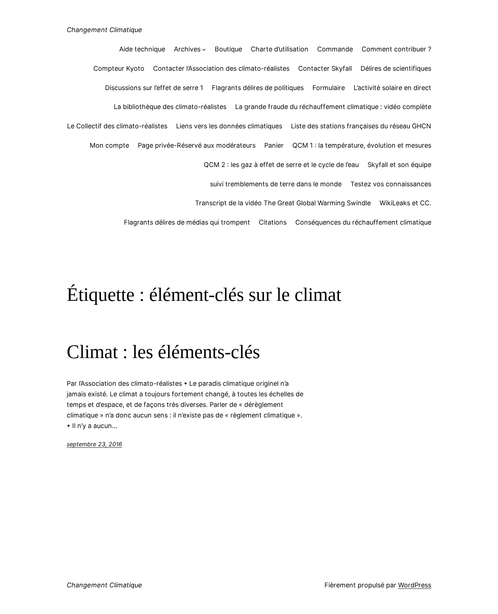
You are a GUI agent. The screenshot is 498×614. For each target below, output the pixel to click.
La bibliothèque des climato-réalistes (170, 106)
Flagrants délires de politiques (258, 88)
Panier (274, 145)
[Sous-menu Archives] (204, 49)
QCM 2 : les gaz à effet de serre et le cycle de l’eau (281, 164)
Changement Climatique (104, 30)
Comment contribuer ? (396, 49)
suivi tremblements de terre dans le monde (276, 184)
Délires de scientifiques (396, 68)
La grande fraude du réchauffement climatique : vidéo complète (333, 106)
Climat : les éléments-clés (163, 351)
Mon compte (109, 145)
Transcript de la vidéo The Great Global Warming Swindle (283, 203)
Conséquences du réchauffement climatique (363, 222)
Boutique (228, 49)
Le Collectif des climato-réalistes (117, 126)
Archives (187, 49)
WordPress (414, 585)
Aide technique (142, 49)
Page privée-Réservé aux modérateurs (197, 145)
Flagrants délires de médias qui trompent (187, 222)
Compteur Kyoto (118, 68)
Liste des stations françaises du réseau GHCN (361, 126)
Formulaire (328, 88)
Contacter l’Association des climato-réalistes (221, 68)
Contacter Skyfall (325, 68)
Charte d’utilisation (279, 49)
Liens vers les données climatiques (229, 126)
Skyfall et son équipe (399, 164)
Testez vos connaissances (390, 184)
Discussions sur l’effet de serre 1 (154, 88)
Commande (335, 49)
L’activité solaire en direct (392, 88)
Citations (273, 222)
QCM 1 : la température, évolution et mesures (361, 145)
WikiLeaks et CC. (405, 203)
